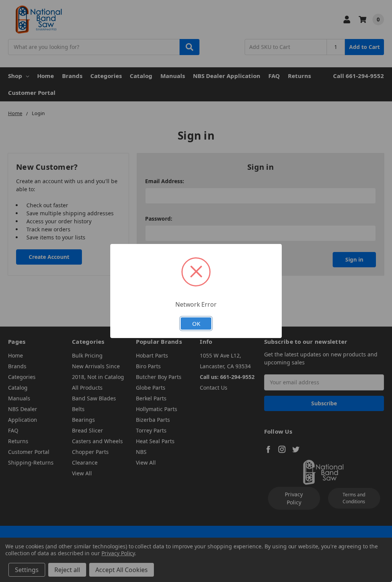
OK (196, 323)
